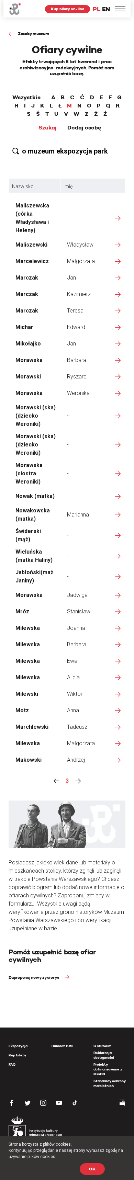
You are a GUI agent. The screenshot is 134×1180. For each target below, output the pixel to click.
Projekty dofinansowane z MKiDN (107, 1069)
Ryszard (77, 376)
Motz (22, 710)
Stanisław (78, 611)
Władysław (80, 244)
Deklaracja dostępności (103, 1055)
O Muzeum (102, 1046)
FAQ (12, 1064)
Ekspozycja (18, 1046)
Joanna (76, 628)
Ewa (72, 661)
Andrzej (76, 760)
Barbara (76, 360)
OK (92, 1168)
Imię (68, 186)
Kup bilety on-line (67, 9)
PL (96, 9)
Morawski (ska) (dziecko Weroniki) (35, 415)
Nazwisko (23, 186)
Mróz (22, 611)
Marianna (78, 514)
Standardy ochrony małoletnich (109, 1083)
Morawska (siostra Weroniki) (29, 473)
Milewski (26, 694)
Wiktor (74, 694)
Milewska (27, 628)
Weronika (78, 393)
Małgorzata (81, 261)
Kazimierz (79, 294)
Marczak (26, 277)
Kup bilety (17, 1055)
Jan (71, 277)
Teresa (75, 310)
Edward (76, 327)
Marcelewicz (32, 261)
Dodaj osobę (84, 128)
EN (106, 9)
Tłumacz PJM (62, 1046)
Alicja (73, 677)
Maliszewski (31, 244)
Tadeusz (77, 727)
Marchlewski (31, 727)
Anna (73, 710)
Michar (24, 327)
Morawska (29, 360)
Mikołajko (28, 343)
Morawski (28, 376)
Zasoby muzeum (33, 33)
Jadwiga (77, 595)
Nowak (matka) (35, 496)
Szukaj (47, 128)
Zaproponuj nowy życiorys (34, 977)
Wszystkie (26, 97)
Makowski (28, 760)
